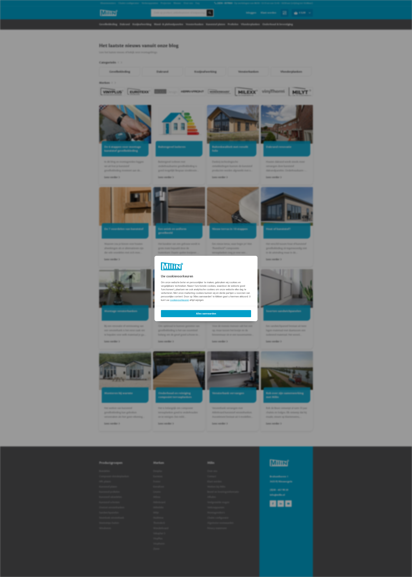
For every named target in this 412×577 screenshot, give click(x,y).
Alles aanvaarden (206, 313)
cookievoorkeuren (179, 300)
